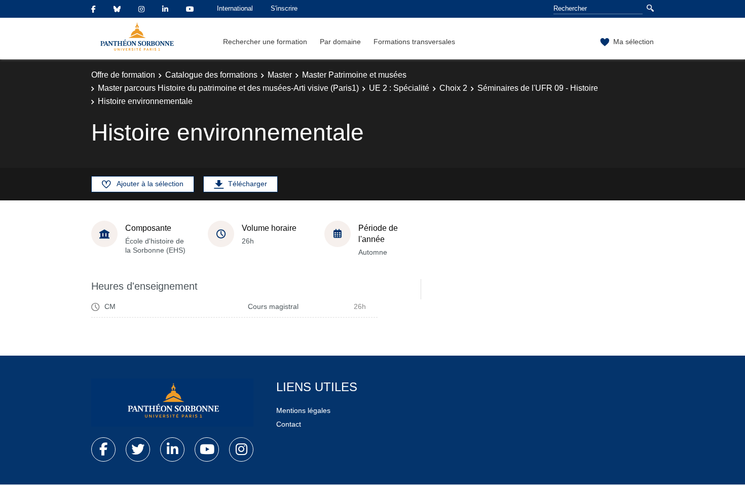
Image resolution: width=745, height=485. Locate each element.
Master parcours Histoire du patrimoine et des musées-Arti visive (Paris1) (228, 88)
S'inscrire (284, 8)
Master (280, 75)
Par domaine (340, 42)
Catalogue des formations (211, 75)
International (235, 8)
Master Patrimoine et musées (354, 75)
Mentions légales (303, 410)
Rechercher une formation (265, 42)
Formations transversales (414, 42)
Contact (288, 424)
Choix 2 (453, 88)
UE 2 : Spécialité (399, 88)
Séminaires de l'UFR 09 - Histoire (537, 88)
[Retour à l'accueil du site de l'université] (172, 402)
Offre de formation (123, 75)
